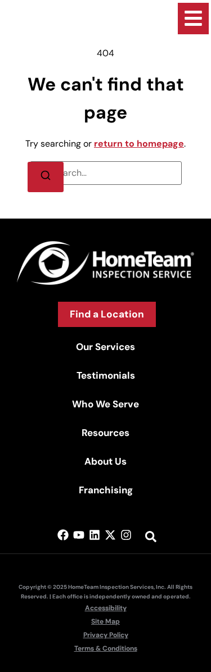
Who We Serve (105, 404)
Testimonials (106, 375)
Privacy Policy (105, 634)
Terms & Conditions (105, 648)
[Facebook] (63, 535)
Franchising (106, 490)
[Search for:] (106, 173)
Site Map (105, 621)
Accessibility (106, 607)
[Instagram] (126, 535)
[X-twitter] (110, 535)
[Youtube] (79, 535)
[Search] (46, 177)
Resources (105, 432)
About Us (105, 461)
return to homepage (139, 143)
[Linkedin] (94, 535)
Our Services (105, 346)
